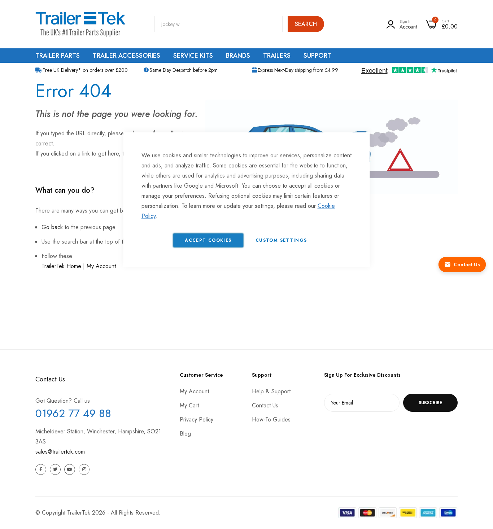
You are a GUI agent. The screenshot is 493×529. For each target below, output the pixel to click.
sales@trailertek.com (60, 451)
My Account (101, 266)
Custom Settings (281, 240)
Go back (52, 227)
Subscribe (430, 402)
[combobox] (218, 24)
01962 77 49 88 (73, 413)
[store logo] (80, 24)
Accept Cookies (208, 240)
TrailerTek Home (61, 266)
